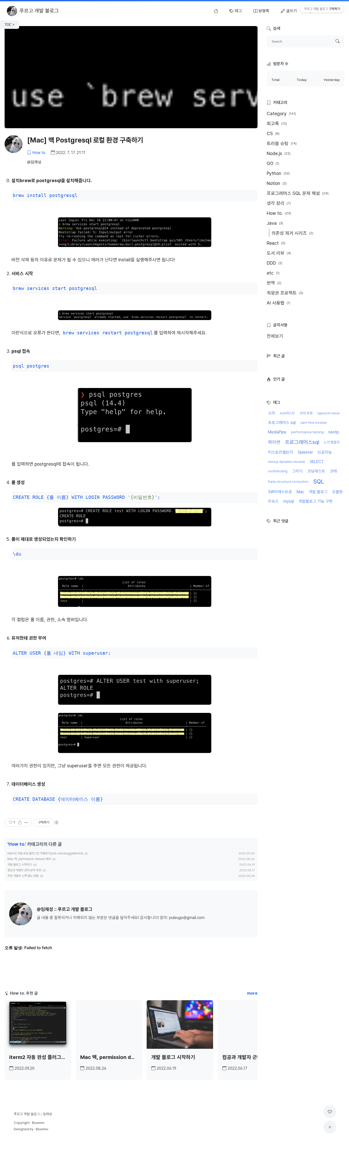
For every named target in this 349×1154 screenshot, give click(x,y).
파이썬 (274, 442)
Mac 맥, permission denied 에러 (29, 859)
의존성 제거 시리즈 (292, 233)
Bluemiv (38, 1123)
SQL (318, 481)
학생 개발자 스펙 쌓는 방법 (23, 876)
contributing (277, 471)
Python (278, 173)
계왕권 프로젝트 (285, 293)
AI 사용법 (278, 302)
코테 (333, 471)
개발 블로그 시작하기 (19, 864)
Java (275, 223)
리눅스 (273, 501)
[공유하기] (20, 822)
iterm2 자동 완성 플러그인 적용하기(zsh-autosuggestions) (45, 853)
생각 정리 (279, 203)
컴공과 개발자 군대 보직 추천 (24, 870)
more (252, 993)
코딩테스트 (316, 471)
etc (273, 273)
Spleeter (305, 452)
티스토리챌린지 (280, 452)
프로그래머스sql (302, 442)
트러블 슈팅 (282, 143)
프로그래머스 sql (282, 422)
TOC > (10, 25)
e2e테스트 (287, 413)
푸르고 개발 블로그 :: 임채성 (33, 1114)
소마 (271, 413)
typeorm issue (328, 413)
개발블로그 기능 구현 (315, 501)
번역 (274, 283)
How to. (39, 152)
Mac (300, 491)
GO (273, 163)
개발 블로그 (318, 491)
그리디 (297, 471)
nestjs (333, 432)
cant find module (313, 422)
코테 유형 (306, 413)
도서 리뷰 (279, 253)
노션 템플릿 (332, 442)
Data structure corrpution (288, 481)
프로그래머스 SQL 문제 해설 (298, 193)
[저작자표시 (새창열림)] (56, 822)
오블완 (337, 491)
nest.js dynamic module (286, 462)
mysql (288, 501)
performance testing (307, 432)
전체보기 (275, 336)
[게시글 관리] (26, 822)
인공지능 (325, 452)
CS (273, 133)
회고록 (277, 123)
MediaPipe (277, 432)
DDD (274, 263)
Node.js (278, 153)
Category (281, 113)
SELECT (317, 461)
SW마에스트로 (280, 491)
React (276, 243)
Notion (277, 183)
